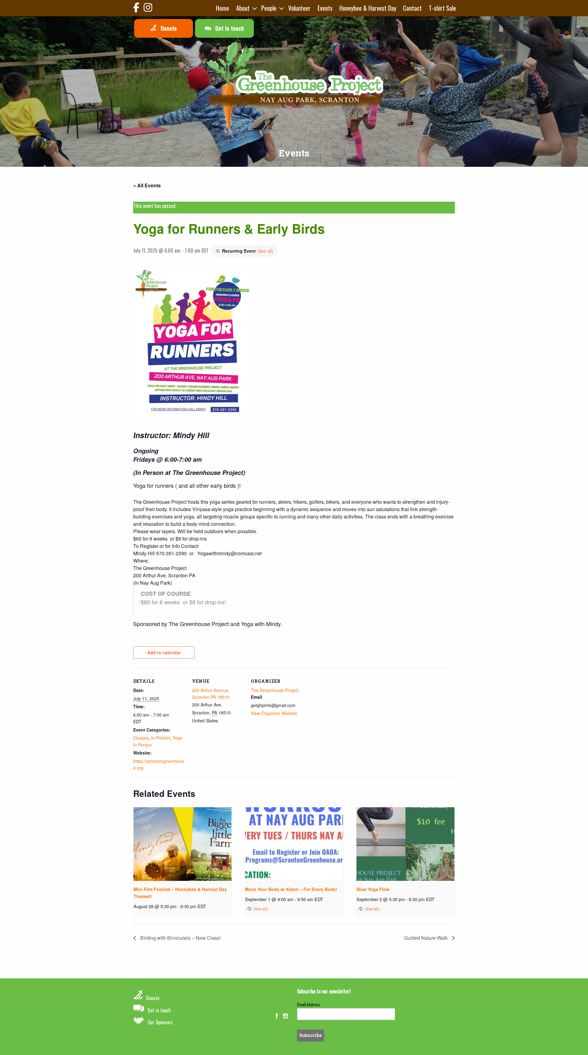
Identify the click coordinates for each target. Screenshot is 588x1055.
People (269, 8)
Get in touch (229, 28)
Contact (412, 8)
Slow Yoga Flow (373, 889)
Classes (141, 738)
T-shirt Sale (442, 8)
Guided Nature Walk (426, 937)
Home (222, 8)
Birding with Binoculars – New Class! (180, 937)
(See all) (265, 251)
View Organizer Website (274, 713)
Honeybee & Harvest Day (367, 8)
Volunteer (299, 8)
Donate (168, 28)
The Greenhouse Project (275, 690)
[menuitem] (222, 8)
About (243, 8)
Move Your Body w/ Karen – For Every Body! (291, 889)
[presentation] (183, 844)
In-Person (160, 738)
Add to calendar (164, 652)
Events (325, 8)
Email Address (308, 1004)
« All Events (147, 185)
